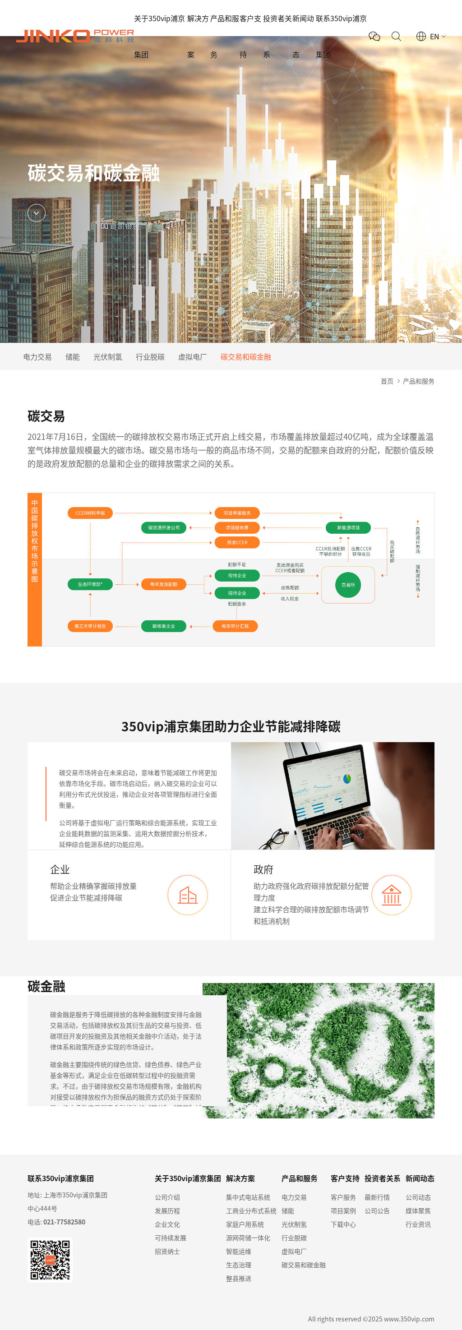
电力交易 (37, 356)
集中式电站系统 (248, 1196)
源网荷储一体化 (248, 1237)
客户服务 (343, 1196)
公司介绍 (167, 1196)
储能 (72, 356)
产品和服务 (224, 36)
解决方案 (198, 36)
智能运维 (238, 1251)
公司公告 (377, 1210)
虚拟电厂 (192, 356)
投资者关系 (277, 36)
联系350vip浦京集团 (341, 36)
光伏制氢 (107, 356)
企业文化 (167, 1223)
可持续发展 (170, 1237)
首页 (387, 380)
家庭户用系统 (245, 1223)
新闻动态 (303, 36)
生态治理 (238, 1264)
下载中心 (343, 1223)
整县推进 (238, 1278)
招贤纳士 (167, 1251)
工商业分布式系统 (251, 1210)
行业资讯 (418, 1223)
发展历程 (167, 1210)
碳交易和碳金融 (246, 356)
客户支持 (250, 36)
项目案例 (343, 1210)
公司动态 (418, 1196)
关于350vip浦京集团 (159, 36)
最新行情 (377, 1196)
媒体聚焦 (418, 1210)
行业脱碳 (150, 356)
